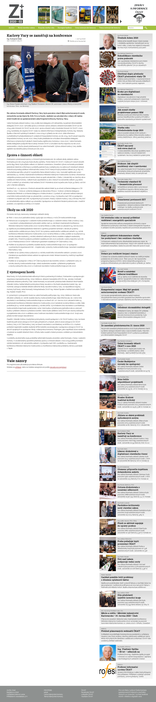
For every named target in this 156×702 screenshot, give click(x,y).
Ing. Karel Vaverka (123, 413)
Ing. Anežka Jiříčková (124, 647)
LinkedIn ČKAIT (87, 694)
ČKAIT (83, 690)
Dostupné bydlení (65, 28)
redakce (120, 197)
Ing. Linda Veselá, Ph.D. (125, 179)
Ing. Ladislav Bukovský (125, 539)
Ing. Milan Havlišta (123, 395)
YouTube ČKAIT (87, 696)
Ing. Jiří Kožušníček (123, 467)
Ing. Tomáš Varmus (123, 107)
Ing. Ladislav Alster (123, 593)
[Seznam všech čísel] (121, 21)
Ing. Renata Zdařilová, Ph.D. (126, 485)
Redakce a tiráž (13, 692)
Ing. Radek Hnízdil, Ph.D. (125, 143)
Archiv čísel (11, 690)
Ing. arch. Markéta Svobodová (126, 125)
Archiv (11, 28)
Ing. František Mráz (123, 377)
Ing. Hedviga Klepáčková (125, 53)
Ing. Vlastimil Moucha (124, 161)
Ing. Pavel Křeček (123, 35)
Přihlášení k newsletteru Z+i (17, 696)
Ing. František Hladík (124, 359)
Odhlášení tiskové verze (16, 694)
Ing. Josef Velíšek (123, 269)
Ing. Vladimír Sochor (107, 215)
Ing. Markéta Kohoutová (125, 341)
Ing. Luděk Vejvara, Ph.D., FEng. (127, 521)
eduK (46, 692)
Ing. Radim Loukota (123, 503)
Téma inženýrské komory (109, 28)
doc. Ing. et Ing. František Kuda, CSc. (112, 611)
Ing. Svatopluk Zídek (14, 39)
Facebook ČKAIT (87, 692)
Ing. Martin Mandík (123, 557)
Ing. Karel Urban (122, 449)
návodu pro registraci (58, 367)
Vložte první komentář (78, 41)
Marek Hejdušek (106, 575)
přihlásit (18, 367)
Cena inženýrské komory (85, 28)
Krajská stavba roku (46, 28)
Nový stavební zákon (26, 28)
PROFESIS (48, 690)
